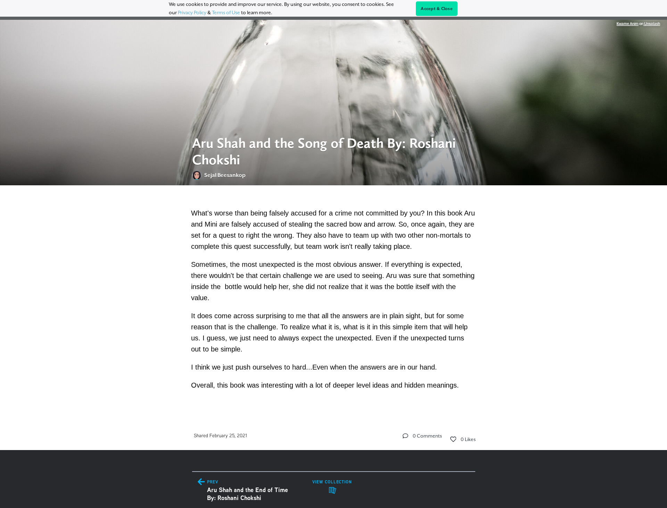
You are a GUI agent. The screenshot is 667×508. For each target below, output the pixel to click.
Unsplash (651, 24)
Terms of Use (226, 12)
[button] (405, 436)
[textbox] (333, 298)
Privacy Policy (192, 12)
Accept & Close (437, 8)
